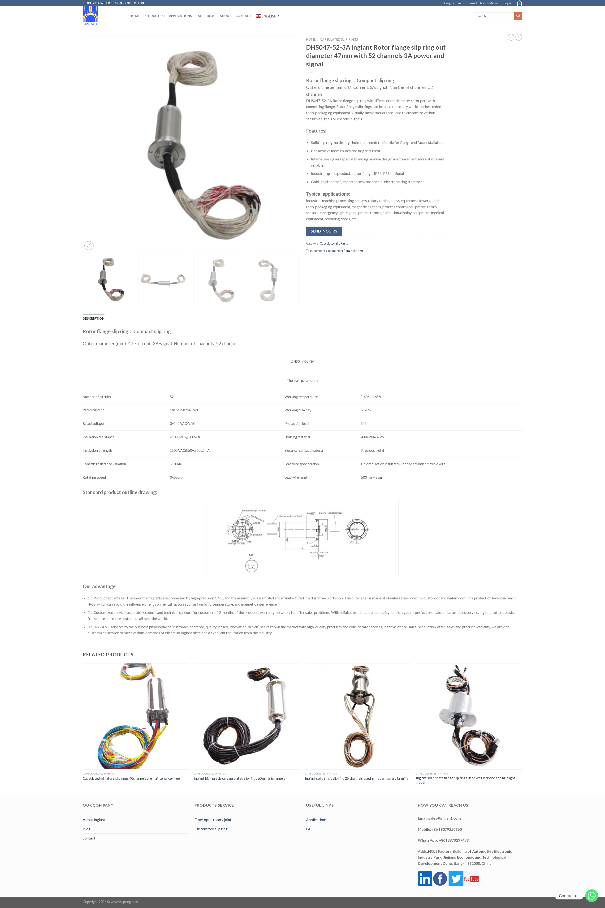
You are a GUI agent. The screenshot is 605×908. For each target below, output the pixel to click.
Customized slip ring (211, 828)
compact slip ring (325, 251)
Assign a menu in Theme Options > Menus (470, 3)
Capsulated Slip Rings (339, 39)
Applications (180, 16)
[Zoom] (89, 245)
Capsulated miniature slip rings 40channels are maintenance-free (131, 778)
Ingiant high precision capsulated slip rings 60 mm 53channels (239, 778)
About (225, 16)
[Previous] (93, 143)
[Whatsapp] (591, 895)
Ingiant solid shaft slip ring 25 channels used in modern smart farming (356, 778)
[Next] (289, 143)
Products (152, 16)
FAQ (199, 16)
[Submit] (518, 16)
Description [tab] (93, 318)
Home (134, 16)
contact (89, 838)
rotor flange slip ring (350, 251)
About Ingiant (94, 819)
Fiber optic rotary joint (212, 819)
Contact (243, 16)
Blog (211, 16)
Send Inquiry (324, 231)
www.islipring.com (124, 902)
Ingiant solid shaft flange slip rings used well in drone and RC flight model (465, 780)
